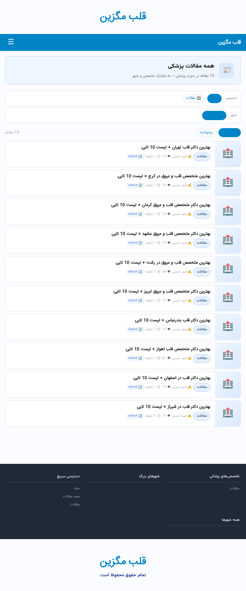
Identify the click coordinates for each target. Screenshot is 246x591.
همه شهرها (214, 115)
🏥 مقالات (193, 98)
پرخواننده (206, 132)
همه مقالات (71, 497)
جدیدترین (230, 132)
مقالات (235, 489)
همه (214, 98)
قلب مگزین (123, 17)
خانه (77, 489)
